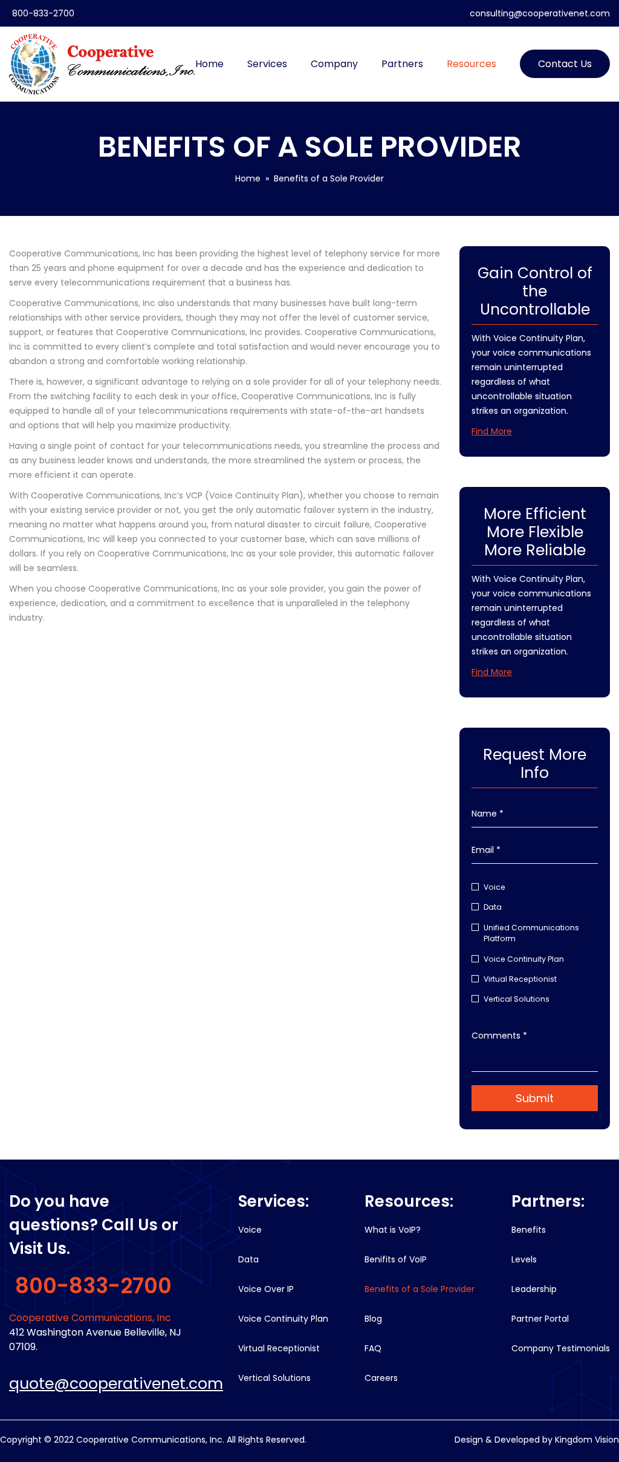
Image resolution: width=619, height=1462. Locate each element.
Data (493, 907)
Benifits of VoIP (396, 1259)
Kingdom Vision (587, 1440)
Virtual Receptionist (520, 979)
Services (267, 64)
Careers (381, 1378)
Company (334, 64)
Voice (494, 887)
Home (209, 64)
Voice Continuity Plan (524, 959)
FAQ (373, 1348)
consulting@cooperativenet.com (540, 13)
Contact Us (565, 64)
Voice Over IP (266, 1289)
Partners (402, 64)
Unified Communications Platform (531, 933)
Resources (471, 64)
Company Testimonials (560, 1348)
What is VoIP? (393, 1230)
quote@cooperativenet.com (116, 1383)
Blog (373, 1319)
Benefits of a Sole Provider (420, 1289)
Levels (524, 1259)
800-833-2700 (43, 13)
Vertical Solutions (516, 999)
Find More (492, 431)
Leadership (534, 1289)
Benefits (528, 1230)
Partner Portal (540, 1319)
